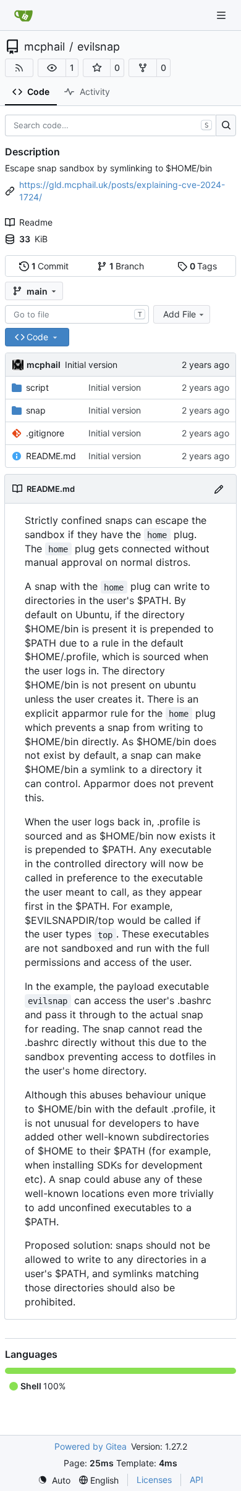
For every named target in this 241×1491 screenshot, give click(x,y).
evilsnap (98, 47)
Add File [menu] (179, 314)
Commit (50, 266)
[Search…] (226, 126)
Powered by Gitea (90, 1446)
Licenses (154, 1479)
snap (36, 410)
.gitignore (45, 433)
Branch (127, 266)
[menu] (54, 1480)
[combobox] (77, 314)
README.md (51, 456)
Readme (36, 222)
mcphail (44, 47)
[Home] (23, 15)
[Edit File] (219, 488)
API (196, 1479)
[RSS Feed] (19, 68)
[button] (52, 68)
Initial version (91, 364)
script (37, 387)
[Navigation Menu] (222, 15)
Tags (204, 266)
